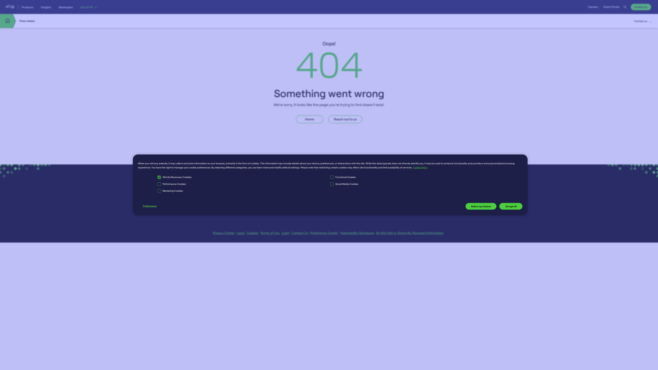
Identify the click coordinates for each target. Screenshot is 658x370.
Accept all (510, 206)
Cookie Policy (420, 167)
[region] (330, 185)
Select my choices (481, 206)
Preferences (150, 205)
